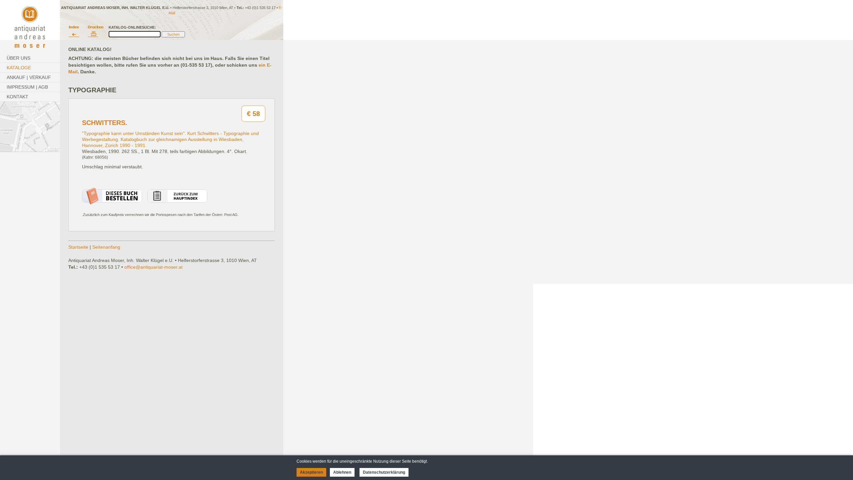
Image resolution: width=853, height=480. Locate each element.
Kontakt (17, 96)
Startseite (78, 247)
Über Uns (18, 58)
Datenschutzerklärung (384, 472)
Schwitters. (104, 122)
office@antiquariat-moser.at (153, 267)
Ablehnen (342, 472)
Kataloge (19, 67)
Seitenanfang (106, 247)
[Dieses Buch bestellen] (112, 202)
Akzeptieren (311, 472)
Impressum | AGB (27, 87)
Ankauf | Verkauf (29, 77)
